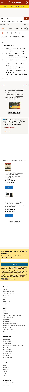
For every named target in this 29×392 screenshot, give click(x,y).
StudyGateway (7, 341)
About (5, 289)
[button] (27, 2)
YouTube (5, 375)
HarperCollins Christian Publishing (13, 345)
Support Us (6, 303)
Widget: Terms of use (9, 331)
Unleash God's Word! (14, 113)
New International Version (13, 90)
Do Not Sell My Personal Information (14, 325)
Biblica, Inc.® (19, 96)
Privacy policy (7, 321)
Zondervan (6, 355)
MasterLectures (7, 357)
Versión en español (8, 383)
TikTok (5, 371)
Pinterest (5, 369)
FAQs (4, 311)
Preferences (6, 385)
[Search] (26, 18)
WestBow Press (7, 353)
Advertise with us (8, 317)
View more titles (14, 222)
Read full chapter (6, 79)
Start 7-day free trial (9, 127)
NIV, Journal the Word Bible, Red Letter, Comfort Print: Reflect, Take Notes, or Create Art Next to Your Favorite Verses (14, 204)
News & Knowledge (8, 291)
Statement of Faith (8, 293)
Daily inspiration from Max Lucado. (14, 6)
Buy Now (9, 187)
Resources (9, 28)
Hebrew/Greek (18, 28)
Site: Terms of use (8, 329)
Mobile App (6, 295)
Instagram (6, 367)
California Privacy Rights (10, 323)
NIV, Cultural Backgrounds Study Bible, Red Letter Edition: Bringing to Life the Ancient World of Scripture (14, 175)
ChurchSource (7, 343)
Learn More (7, 131)
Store (4, 297)
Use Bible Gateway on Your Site (12, 315)
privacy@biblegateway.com (8, 279)
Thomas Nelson (7, 351)
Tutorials (5, 313)
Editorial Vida (7, 349)
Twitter (5, 373)
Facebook (6, 365)
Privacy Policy (4, 278)
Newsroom (6, 301)
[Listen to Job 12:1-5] (20, 33)
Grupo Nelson (7, 347)
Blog (4, 299)
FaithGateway (7, 339)
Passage (3, 28)
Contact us (6, 319)
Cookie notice (7, 327)
